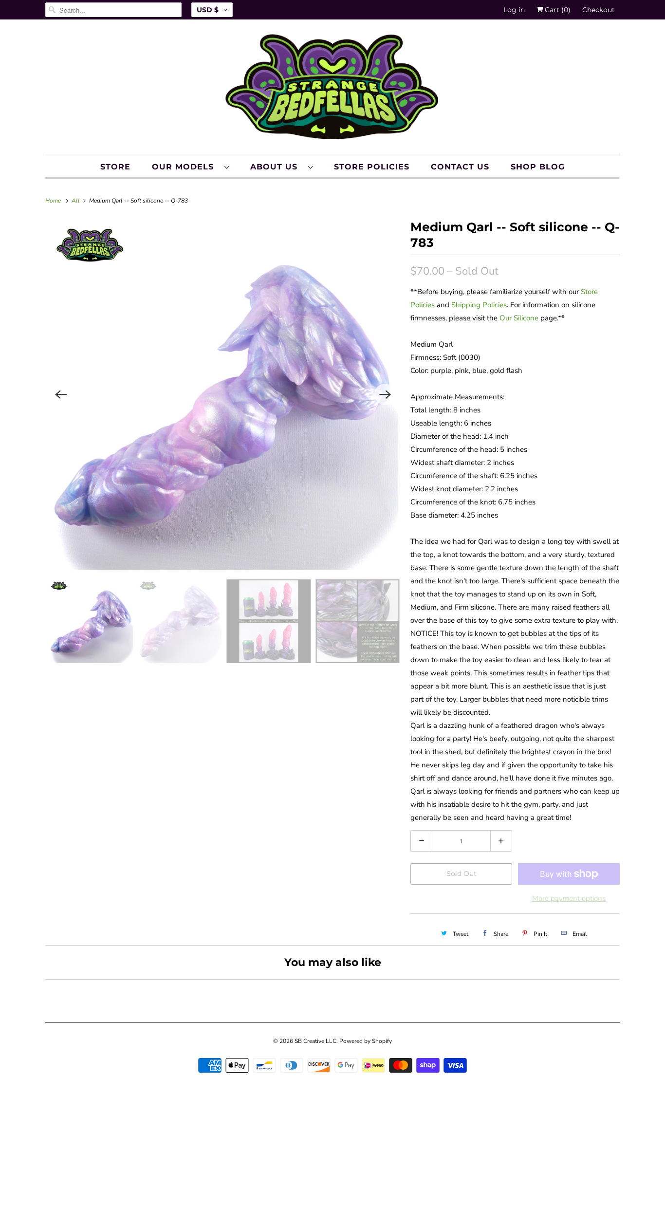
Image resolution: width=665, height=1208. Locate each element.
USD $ (208, 9)
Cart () (557, 9)
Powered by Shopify (365, 1041)
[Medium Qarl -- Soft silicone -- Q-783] (223, 394)
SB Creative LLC (315, 1041)
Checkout (598, 9)
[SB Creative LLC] (332, 89)
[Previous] (61, 394)
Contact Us (460, 166)
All (76, 200)
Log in (514, 9)
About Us (276, 166)
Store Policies (371, 166)
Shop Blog (538, 166)
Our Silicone (518, 318)
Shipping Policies (479, 305)
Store (115, 166)
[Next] (385, 394)
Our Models (186, 166)
